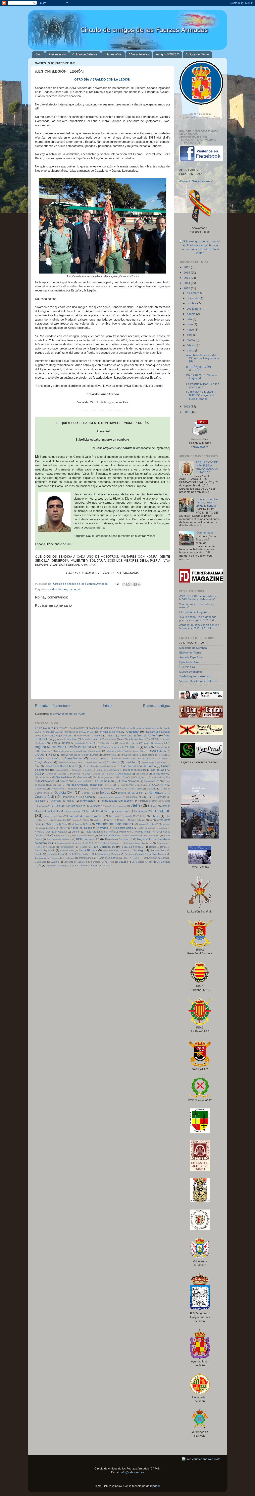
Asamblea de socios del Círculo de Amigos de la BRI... (202, 358)
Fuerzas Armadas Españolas (84, 784)
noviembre (194, 298)
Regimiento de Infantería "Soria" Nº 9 (75, 843)
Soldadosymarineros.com (195, 676)
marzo (191, 340)
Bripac (147, 747)
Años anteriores (138, 54)
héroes (62, 589)
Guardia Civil (64, 792)
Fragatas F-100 (151, 781)
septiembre (194, 308)
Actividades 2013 (51, 732)
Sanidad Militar (67, 850)
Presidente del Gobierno (59, 839)
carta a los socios (129, 755)
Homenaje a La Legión (77, 796)
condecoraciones (94, 762)
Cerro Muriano (74, 758)
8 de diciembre (76, 728)
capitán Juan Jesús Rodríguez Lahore (79, 755)
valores (55, 861)
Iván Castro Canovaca (116, 806)
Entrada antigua (156, 706)
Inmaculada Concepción (117, 800)
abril (190, 334)
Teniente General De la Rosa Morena (146, 854)
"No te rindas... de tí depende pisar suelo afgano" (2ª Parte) (198, 618)
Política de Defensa (110, 835)
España (126, 777)
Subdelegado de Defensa (106, 854)
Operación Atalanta (56, 831)
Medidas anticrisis (136, 820)
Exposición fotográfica (159, 777)
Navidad (103, 827)
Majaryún (108, 820)
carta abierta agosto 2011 (154, 755)
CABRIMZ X (158, 750)
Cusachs (76, 770)
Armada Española (91, 739)
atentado (166, 739)
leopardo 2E (129, 816)
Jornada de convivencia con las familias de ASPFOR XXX (199, 626)
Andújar (111, 735)
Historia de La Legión (130, 792)
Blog (38, 54)
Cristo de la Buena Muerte (61, 766)
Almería (98, 735)
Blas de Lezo (107, 743)
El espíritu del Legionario (195, 612)
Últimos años (113, 54)
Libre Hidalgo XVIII (59, 820)
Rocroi (152, 847)
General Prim (57, 788)
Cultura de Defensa (84, 54)
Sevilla (38, 854)
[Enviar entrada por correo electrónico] (117, 583)
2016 (61, 728)
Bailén (66, 742)
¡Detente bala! (205, 532)
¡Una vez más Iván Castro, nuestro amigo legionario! (207, 502)
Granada (151, 788)
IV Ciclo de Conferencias (66, 805)
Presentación (57, 54)
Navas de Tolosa (81, 827)
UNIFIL (136, 858)
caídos (52, 589)
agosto (191, 313)
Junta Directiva (73, 811)
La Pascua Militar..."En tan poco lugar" (202, 385)
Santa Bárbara (87, 850)
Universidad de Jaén (155, 858)
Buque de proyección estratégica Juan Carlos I (77, 751)
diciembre (193, 292)
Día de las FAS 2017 (104, 774)
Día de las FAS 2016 (80, 774)
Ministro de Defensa (81, 824)
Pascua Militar (143, 831)
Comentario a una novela (70, 762)
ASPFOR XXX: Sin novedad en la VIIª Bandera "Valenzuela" (198, 598)
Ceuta (92, 758)
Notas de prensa (146, 828)
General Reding (77, 788)
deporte (89, 770)
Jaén (135, 805)
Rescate (83, 847)
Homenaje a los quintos (110, 797)
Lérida (143, 816)
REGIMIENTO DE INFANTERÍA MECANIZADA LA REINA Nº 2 (207, 467)
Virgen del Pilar (99, 865)
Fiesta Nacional (129, 780)
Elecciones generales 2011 (106, 777)
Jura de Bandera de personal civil (107, 811)
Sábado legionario (45, 850)
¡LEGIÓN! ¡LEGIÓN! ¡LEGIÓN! (199, 368)
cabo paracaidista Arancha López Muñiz (126, 751)
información (87, 800)
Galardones (40, 788)
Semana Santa (158, 850)
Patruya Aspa (61, 835)
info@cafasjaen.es (132, 1472)
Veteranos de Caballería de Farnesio (82, 862)
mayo (191, 329)
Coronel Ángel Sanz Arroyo (154, 762)
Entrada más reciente (53, 706)
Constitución (113, 762)
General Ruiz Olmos (100, 788)
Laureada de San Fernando (85, 816)
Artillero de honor (136, 739)
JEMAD (153, 806)
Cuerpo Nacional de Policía (138, 766)
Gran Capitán (135, 788)
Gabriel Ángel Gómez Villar (134, 785)
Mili (150, 820)
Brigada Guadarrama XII (155, 743)
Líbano (155, 816)
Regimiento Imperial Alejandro (138, 843)
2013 (187, 288)
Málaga (120, 820)
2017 (187, 267)
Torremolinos (86, 858)
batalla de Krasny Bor (86, 743)
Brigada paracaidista (112, 747)
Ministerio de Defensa (56, 824)
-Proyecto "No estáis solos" (196, 181)
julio (190, 319)
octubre (192, 303)
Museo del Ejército (191, 671)
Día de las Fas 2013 (56, 774)
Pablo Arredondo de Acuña (100, 831)
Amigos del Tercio (197, 54)
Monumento (164, 824)
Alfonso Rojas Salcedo (59, 735)
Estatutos (200, 446)
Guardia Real (88, 793)
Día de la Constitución (108, 770)
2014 (187, 282)
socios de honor (56, 854)
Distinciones (124, 773)
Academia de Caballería (102, 728)
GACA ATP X (159, 784)
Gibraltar (119, 788)
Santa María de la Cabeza (116, 850)
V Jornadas (40, 862)
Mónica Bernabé (147, 824)
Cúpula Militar (61, 770)
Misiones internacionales (113, 824)
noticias (163, 828)
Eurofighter (139, 777)
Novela (38, 832)
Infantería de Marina (63, 800)
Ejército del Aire (64, 777)
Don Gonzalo (141, 774)
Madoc (86, 820)
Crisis (37, 766)
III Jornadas (159, 797)
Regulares (162, 843)
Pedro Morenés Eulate (83, 835)
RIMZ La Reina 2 (132, 846)
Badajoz (42, 743)
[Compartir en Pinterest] (139, 584)
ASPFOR (153, 739)
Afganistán (132, 731)
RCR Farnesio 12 (87, 839)
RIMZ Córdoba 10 (103, 846)
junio (190, 324)
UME (126, 858)
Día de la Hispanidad (135, 770)
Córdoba (130, 762)
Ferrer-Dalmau (104, 780)
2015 (187, 277)
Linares (75, 820)
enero (191, 350)
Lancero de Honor (53, 816)
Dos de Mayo (159, 773)
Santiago (138, 850)
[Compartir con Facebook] (135, 584)
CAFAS (39, 754)
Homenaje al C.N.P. (137, 797)
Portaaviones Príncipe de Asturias (142, 835)
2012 (187, 406)
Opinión (76, 831)
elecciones (83, 777)
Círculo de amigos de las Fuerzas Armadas (133, 758)
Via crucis (109, 862)
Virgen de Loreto (78, 865)
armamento (110, 739)
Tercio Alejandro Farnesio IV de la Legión (55, 858)
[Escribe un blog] (128, 584)
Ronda (163, 847)
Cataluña (55, 758)
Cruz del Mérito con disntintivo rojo (100, 766)
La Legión (75, 589)
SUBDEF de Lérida (78, 854)
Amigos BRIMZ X (167, 54)
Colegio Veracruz (44, 762)
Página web (125, 832)
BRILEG (133, 747)
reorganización (67, 847)
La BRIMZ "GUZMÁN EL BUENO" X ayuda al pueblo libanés (201, 395)
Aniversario (126, 735)
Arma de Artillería (147, 735)
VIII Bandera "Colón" (142, 862)
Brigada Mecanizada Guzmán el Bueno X (64, 747)
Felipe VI (64, 781)
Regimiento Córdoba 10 (118, 839)
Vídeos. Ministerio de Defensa (198, 681)
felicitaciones (46, 780)
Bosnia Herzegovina (128, 743)
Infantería (40, 800)
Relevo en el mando (45, 847)
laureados (114, 816)
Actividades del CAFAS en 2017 (79, 732)
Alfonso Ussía (83, 735)
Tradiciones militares (108, 858)
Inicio (107, 706)
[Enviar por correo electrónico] (124, 584)
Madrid (97, 820)
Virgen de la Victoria (55, 865)
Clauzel (163, 758)
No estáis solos (123, 827)
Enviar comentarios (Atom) (69, 713)
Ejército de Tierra (43, 777)
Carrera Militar (109, 755)
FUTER (112, 785)
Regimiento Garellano (108, 843)
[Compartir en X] (131, 584)
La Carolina (140, 811)
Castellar (40, 758)
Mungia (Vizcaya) (47, 828)
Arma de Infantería (67, 739)
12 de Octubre (44, 727)
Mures (63, 828)
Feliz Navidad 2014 (81, 781)
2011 (187, 411)
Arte (122, 739)
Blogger (155, 1485)
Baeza (54, 743)
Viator (122, 861)
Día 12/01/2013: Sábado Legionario (201, 377)
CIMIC (103, 758)
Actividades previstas (110, 731)
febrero (192, 345)
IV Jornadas (93, 806)
